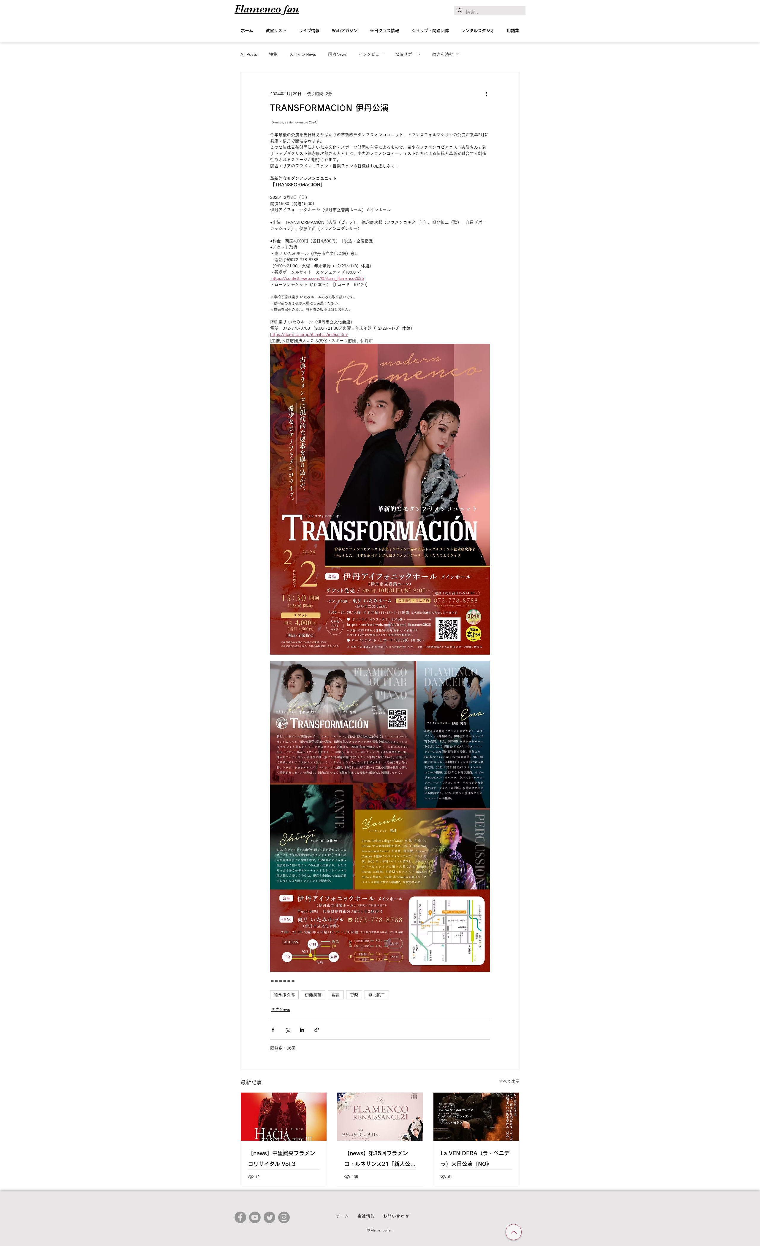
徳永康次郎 (284, 994)
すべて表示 (509, 1081)
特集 (273, 54)
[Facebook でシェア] (273, 1030)
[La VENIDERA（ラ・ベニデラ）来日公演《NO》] (476, 1117)
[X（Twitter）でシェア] (287, 1030)
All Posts (248, 54)
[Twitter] (269, 1217)
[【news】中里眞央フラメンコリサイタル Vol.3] (284, 1117)
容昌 (336, 994)
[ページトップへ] (514, 1232)
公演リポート (407, 54)
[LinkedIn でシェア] (302, 1030)
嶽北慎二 (376, 994)
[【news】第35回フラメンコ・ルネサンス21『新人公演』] (380, 1117)
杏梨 (354, 994)
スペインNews (302, 54)
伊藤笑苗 (313, 994)
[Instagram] (284, 1217)
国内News (337, 54)
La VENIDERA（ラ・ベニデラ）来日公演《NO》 (475, 1158)
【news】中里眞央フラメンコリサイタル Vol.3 (281, 1158)
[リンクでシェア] (316, 1030)
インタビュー (371, 54)
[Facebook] (240, 1217)
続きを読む (442, 54)
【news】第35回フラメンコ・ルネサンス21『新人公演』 (377, 1159)
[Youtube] (255, 1217)
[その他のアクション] (486, 93)
